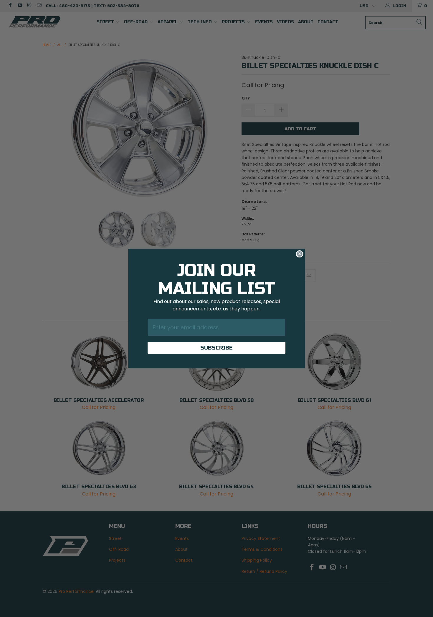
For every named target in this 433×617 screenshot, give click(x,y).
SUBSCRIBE (216, 348)
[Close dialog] (300, 254)
